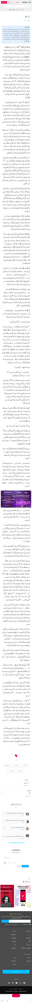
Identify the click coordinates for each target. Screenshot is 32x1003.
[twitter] (20, 983)
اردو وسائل (29, 944)
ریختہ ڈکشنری (13, 961)
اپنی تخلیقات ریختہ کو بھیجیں (26, 948)
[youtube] (16, 983)
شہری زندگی (7, 765)
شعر (19, 9)
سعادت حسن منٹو (27, 20)
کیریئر (15, 944)
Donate (10, 2)
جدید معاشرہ (11, 771)
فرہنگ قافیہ (29, 938)
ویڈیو (14, 9)
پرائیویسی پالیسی (20, 924)
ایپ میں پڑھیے (16, 995)
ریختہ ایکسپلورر (13, 948)
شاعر (22, 9)
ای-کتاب (10, 9)
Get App (4, 2)
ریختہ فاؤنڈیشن (13, 934)
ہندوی (15, 957)
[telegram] (9, 983)
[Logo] (25, 2)
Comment (25, 866)
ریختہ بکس (14, 964)
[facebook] (24, 983)
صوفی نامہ (29, 957)
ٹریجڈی (16, 765)
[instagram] (12, 983)
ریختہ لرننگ (29, 961)
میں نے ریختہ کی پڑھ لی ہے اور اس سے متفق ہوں (17, 924)
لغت (17, 9)
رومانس (25, 765)
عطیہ (30, 934)
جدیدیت (20, 771)
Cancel (19, 866)
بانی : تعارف (13, 938)
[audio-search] (3, 6)
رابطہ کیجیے (14, 941)
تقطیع (30, 941)
